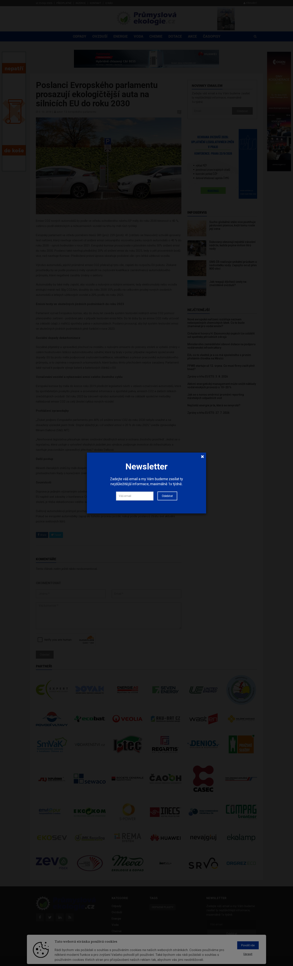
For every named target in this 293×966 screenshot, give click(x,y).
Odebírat (167, 496)
